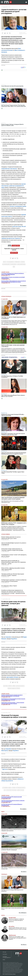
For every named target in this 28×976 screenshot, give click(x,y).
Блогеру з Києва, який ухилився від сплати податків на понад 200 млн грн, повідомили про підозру (13, 281)
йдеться (4, 769)
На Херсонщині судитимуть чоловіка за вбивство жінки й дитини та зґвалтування (13, 580)
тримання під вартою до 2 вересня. (10, 238)
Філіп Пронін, (4, 750)
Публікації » (4, 874)
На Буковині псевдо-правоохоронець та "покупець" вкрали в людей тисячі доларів (12, 549)
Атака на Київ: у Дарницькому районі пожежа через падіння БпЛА (13, 568)
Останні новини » (5, 534)
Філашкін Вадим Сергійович (14, 688)
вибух (10, 787)
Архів (4, 959)
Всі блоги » (24, 944)
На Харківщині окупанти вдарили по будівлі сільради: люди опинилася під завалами (13, 699)
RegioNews (14, 638)
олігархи (22, 261)
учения (13, 787)
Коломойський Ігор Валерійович (9, 264)
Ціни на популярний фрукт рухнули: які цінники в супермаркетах (13, 543)
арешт (4, 261)
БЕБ (14, 266)
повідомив (8, 637)
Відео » (3, 811)
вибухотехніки (21, 790)
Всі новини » (23, 285)
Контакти (5, 954)
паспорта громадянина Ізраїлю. (18, 206)
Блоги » (3, 915)
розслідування (10, 261)
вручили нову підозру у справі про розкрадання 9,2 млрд (13, 185)
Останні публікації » (6, 296)
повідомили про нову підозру (9, 168)
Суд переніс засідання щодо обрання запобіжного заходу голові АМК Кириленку (12, 274)
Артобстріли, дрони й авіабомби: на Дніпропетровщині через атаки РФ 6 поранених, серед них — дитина (13, 562)
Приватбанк (17, 261)
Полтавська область (20, 787)
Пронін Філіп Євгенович (11, 790)
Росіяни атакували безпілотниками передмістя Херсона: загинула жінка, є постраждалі (11, 695)
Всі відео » (24, 871)
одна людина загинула (12, 677)
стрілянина (5, 787)
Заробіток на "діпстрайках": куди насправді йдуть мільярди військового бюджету (17, 938)
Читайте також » (5, 272)
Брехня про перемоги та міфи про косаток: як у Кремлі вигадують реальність (16, 920)
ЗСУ (4, 790)
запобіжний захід (21, 264)
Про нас (4, 952)
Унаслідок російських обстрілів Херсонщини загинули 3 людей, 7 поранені (12, 574)
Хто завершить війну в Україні (9, 585)
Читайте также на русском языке (23, 33)
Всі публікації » (23, 912)
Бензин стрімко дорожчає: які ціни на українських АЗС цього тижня (10, 537)
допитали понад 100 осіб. (19, 226)
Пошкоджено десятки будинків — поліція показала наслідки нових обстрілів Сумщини (12, 703)
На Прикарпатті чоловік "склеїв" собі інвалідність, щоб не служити (14, 555)
